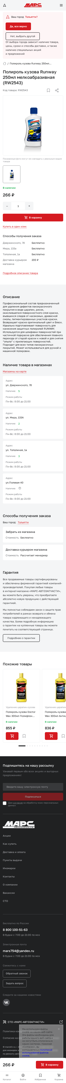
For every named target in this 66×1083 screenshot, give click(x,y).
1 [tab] (22, 745)
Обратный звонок (17, 973)
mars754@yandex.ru (18, 951)
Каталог (7, 1079)
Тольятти (23, 522)
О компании (10, 884)
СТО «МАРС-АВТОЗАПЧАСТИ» (26, 1021)
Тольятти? (31, 16)
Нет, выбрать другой (22, 36)
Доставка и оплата (14, 852)
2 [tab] (27, 745)
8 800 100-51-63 (15, 930)
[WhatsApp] (56, 95)
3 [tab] (29, 745)
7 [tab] (39, 745)
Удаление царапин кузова (20, 707)
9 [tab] (44, 745)
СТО (5, 900)
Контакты (9, 876)
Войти (23, 1079)
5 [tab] (34, 745)
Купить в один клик (15, 226)
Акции (7, 835)
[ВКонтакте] (44, 95)
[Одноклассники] (50, 95)
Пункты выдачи (12, 860)
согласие (18, 802)
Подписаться (33, 796)
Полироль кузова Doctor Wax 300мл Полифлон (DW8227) (20, 714)
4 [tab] (32, 745)
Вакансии (9, 892)
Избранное (40, 1079)
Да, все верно (18, 26)
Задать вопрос (15, 983)
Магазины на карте (14, 371)
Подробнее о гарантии (21, 637)
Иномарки (9, 868)
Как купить (10, 843)
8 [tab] (42, 745)
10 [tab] (47, 745)
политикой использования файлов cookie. (37, 1052)
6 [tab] (37, 745)
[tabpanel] (21, 706)
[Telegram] (39, 95)
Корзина (59, 1079)
